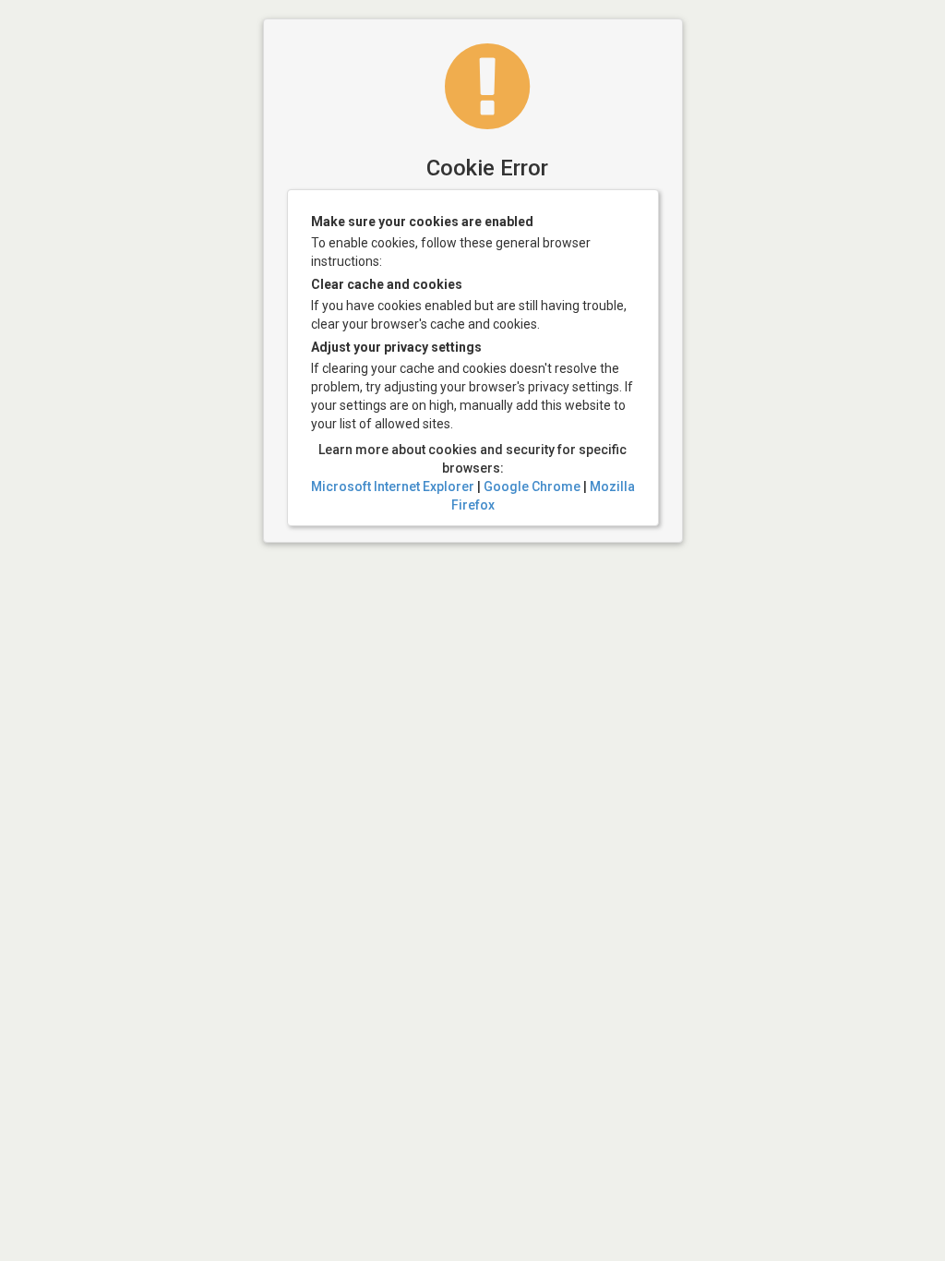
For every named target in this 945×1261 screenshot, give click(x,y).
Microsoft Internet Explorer (392, 486)
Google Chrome (532, 486)
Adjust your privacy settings (396, 347)
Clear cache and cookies (386, 284)
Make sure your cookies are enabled (422, 221)
